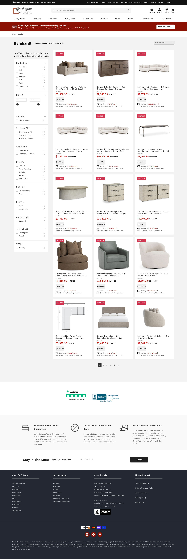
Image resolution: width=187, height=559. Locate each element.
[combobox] (91, 10)
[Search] (128, 10)
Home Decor (16, 492)
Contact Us (169, 3)
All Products (16, 511)
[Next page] (118, 365)
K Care (55, 489)
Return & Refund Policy (144, 488)
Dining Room (16, 489)
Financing (56, 495)
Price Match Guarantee (61, 499)
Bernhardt (21, 34)
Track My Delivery (156, 3)
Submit (139, 459)
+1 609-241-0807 (106, 492)
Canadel (56, 483)
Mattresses (16, 505)
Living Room (16, 502)
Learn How (78, 106)
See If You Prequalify (165, 27)
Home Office (16, 495)
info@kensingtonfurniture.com (112, 495)
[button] (19, 19)
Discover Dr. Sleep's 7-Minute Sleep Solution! (102, 3)
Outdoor (15, 508)
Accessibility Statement (61, 502)
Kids (13, 499)
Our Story (56, 486)
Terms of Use (40, 542)
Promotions (57, 492)
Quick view (60, 100)
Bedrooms (16, 486)
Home (14, 34)
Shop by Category (18, 483)
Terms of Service (141, 493)
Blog (146, 3)
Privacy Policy (140, 497)
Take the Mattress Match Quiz (131, 3)
